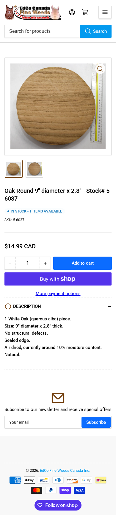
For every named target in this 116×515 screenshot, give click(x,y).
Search (100, 31)
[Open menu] (105, 12)
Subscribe (96, 422)
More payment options (58, 293)
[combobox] (58, 31)
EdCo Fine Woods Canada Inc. (65, 470)
